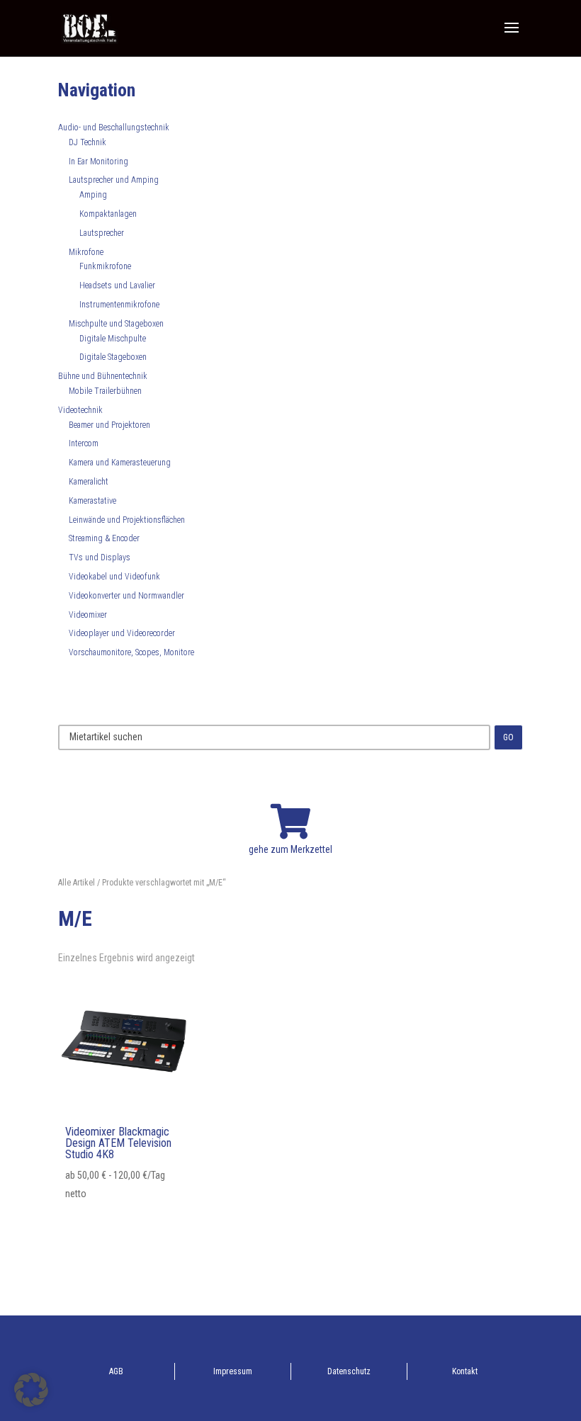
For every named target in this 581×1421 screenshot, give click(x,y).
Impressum (232, 1371)
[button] (31, 1390)
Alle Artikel (76, 883)
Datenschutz (349, 1371)
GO (508, 737)
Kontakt (465, 1371)
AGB (116, 1371)
